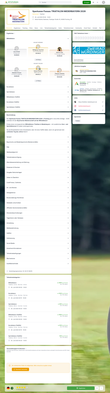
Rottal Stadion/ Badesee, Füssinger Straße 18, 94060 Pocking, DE (53, 19)
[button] (38, 38)
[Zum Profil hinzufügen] (97, 388)
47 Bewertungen (20, 389)
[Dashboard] (93, 2)
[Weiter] (102, 28)
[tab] (9, 28)
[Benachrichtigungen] (97, 2)
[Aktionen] (101, 388)
